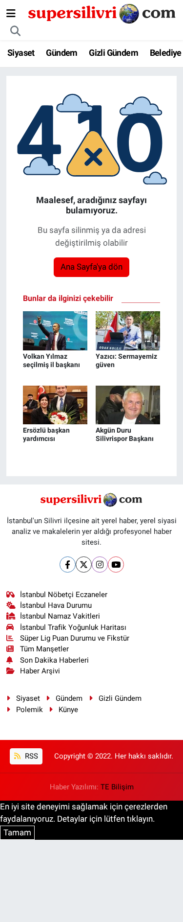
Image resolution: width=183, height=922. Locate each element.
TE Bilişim (117, 787)
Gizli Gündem (113, 52)
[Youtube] (116, 564)
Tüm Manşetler (44, 649)
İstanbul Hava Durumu (56, 605)
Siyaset (21, 52)
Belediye (166, 52)
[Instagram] (100, 564)
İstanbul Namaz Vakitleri (60, 616)
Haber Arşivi (40, 671)
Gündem (61, 52)
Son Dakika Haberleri (54, 660)
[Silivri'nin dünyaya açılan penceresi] (102, 13)
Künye (68, 709)
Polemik (29, 709)
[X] (84, 564)
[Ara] (15, 31)
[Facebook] (68, 564)
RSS (30, 756)
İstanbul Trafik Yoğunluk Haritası (73, 627)
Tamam (17, 832)
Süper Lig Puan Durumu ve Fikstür (74, 638)
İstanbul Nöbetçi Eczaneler (63, 594)
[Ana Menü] (11, 13)
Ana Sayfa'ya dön (91, 267)
